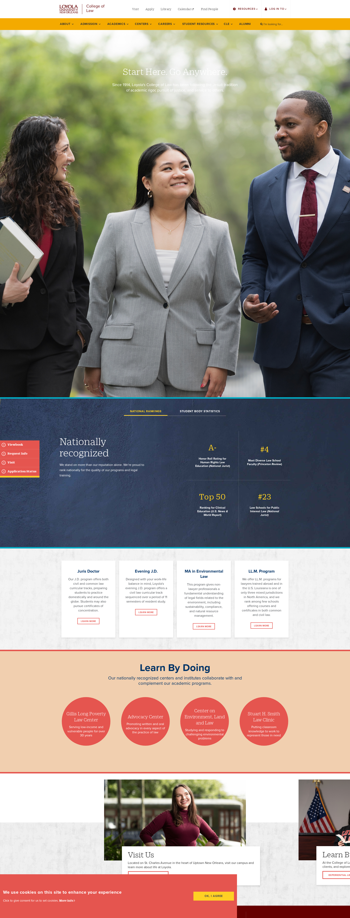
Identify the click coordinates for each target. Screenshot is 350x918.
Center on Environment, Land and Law (205, 716)
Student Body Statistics (200, 411)
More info (66, 900)
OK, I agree (214, 896)
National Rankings (145, 411)
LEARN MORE (88, 621)
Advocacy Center (145, 716)
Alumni (245, 24)
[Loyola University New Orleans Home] (69, 9)
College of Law (95, 8)
